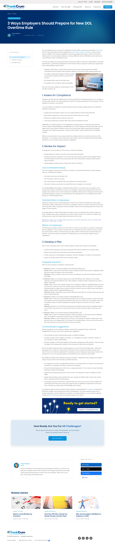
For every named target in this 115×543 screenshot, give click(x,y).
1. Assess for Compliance (18, 57)
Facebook (87, 473)
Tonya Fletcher (16, 33)
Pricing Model (77, 7)
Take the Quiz (57, 438)
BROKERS (97, 2)
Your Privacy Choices (41, 540)
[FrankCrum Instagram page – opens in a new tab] (83, 538)
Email (85, 477)
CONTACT (108, 7)
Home (9, 13)
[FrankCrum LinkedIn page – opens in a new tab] (87, 538)
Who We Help (65, 7)
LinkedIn (86, 464)
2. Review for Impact (16, 60)
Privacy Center (11, 540)
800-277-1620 (82, 2)
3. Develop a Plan (15, 62)
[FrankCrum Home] (14, 7)
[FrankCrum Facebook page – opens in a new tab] (79, 538)
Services (55, 7)
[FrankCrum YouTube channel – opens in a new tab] (90, 538)
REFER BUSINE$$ (107, 2)
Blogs (14, 13)
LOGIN (91, 2)
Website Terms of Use (25, 540)
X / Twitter (87, 469)
